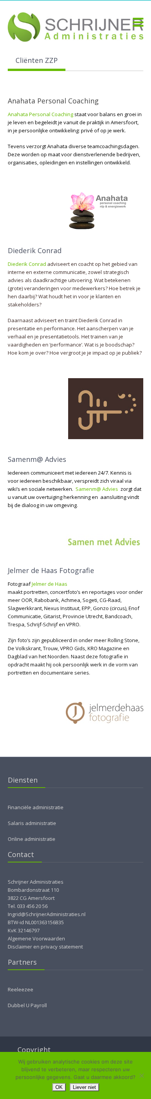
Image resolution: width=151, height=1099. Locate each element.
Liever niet (84, 1087)
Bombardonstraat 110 (33, 889)
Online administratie (31, 838)
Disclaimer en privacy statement (45, 946)
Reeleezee (20, 989)
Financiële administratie (35, 807)
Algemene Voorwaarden (36, 938)
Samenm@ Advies (97, 488)
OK (59, 1087)
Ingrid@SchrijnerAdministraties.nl (47, 914)
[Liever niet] (141, 1075)
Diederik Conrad (27, 263)
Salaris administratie (32, 823)
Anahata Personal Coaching (40, 114)
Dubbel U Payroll (27, 1005)
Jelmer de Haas (49, 583)
